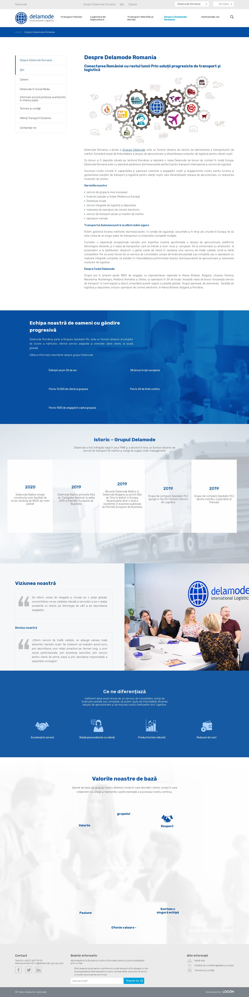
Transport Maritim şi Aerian (140, 18)
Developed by (213, 992)
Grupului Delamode (133, 149)
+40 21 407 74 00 (33, 960)
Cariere (133, 4)
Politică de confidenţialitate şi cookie (214, 965)
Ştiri (122, 4)
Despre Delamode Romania (99, 4)
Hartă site (199, 960)
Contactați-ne (210, 16)
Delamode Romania (188, 4)
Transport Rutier (71, 16)
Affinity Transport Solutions (35, 118)
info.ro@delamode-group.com (46, 963)
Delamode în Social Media (35, 89)
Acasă (18, 32)
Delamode (21, 4)
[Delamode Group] (34, 18)
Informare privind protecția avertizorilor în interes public (43, 99)
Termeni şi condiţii (30, 108)
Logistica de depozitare (98, 18)
